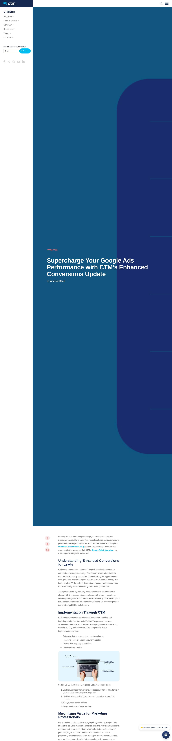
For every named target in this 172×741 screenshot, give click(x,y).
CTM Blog (9, 11)
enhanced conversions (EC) (71, 547)
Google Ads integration (102, 550)
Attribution (52, 250)
